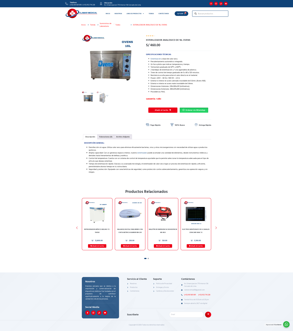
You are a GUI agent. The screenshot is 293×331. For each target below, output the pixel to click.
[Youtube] (226, 3)
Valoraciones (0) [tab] (105, 136)
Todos (117, 24)
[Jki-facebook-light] (211, 3)
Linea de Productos (134, 13)
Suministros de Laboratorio (105, 25)
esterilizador (142, 152)
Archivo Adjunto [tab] (123, 136)
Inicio (108, 13)
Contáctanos (163, 13)
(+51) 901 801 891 (190, 295)
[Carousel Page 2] (148, 258)
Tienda (151, 13)
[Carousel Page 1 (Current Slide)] (145, 258)
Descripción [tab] (90, 136)
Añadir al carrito (98, 246)
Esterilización (156, 58)
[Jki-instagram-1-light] (216, 3)
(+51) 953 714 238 (204, 295)
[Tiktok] (221, 3)
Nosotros (118, 13)
